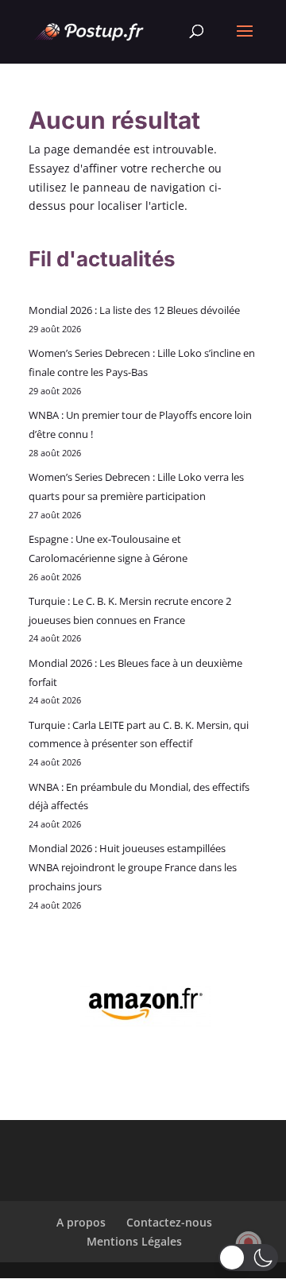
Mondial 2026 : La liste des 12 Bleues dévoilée (134, 310)
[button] (248, 1257)
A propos (81, 1222)
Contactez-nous (169, 1222)
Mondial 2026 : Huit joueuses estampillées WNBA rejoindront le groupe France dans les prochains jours (133, 867)
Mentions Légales (134, 1241)
